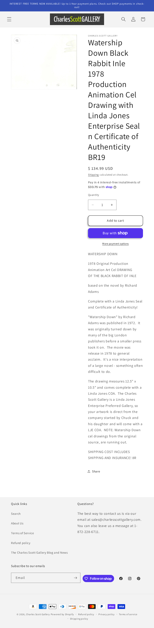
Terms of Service (22, 533)
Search (16, 514)
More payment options (115, 243)
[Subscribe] (75, 578)
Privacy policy (106, 614)
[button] (9, 19)
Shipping (93, 174)
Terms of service (128, 614)
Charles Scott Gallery (38, 614)
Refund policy (20, 543)
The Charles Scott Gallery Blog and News (39, 552)
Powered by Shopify (62, 614)
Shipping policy (79, 618)
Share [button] (96, 471)
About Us (17, 523)
